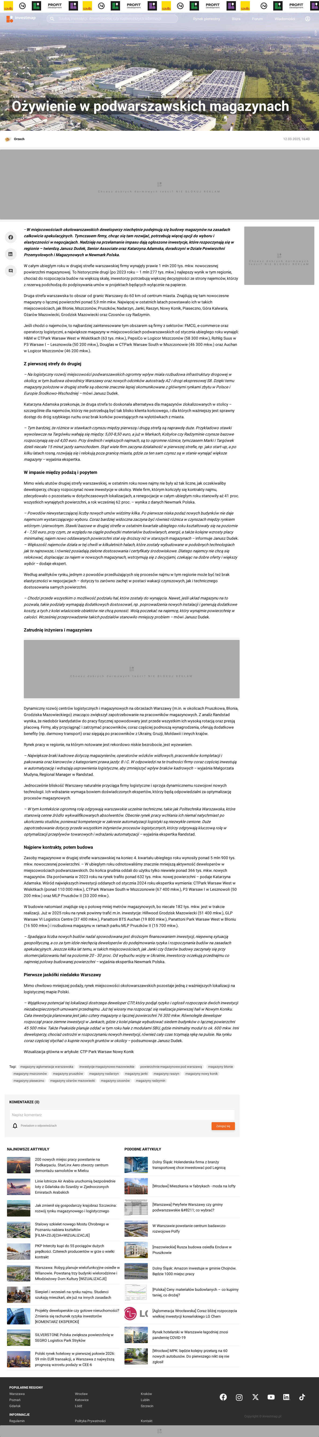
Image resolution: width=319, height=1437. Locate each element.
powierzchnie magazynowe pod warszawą (171, 1066)
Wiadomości (285, 19)
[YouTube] (271, 1398)
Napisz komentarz (27, 1115)
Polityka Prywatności (90, 1421)
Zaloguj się (223, 1126)
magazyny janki (136, 1073)
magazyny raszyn (166, 1073)
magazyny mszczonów (30, 1073)
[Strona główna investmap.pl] (21, 18)
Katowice (82, 1400)
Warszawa (17, 1394)
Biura (236, 19)
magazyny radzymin (150, 1080)
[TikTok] (302, 1398)
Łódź (78, 1406)
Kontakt (146, 1421)
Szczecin (147, 1406)
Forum (257, 19)
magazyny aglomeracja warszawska (46, 1066)
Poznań (15, 1400)
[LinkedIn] (286, 1398)
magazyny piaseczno (29, 1080)
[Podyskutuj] (12, 271)
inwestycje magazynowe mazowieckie (106, 1066)
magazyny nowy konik (201, 1073)
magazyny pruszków (68, 1073)
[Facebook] (223, 1398)
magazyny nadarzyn (104, 1073)
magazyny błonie (220, 1066)
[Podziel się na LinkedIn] (11, 254)
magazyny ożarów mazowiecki (72, 1080)
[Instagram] (239, 1398)
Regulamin (17, 1421)
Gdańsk (15, 1406)
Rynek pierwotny (206, 19)
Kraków (146, 1394)
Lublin (145, 1400)
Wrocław (81, 1394)
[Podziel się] (12, 237)
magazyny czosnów (115, 1080)
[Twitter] (255, 1398)
